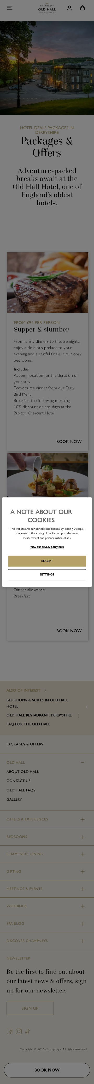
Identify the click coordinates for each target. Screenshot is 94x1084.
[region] (47, 542)
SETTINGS (47, 574)
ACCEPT (47, 561)
